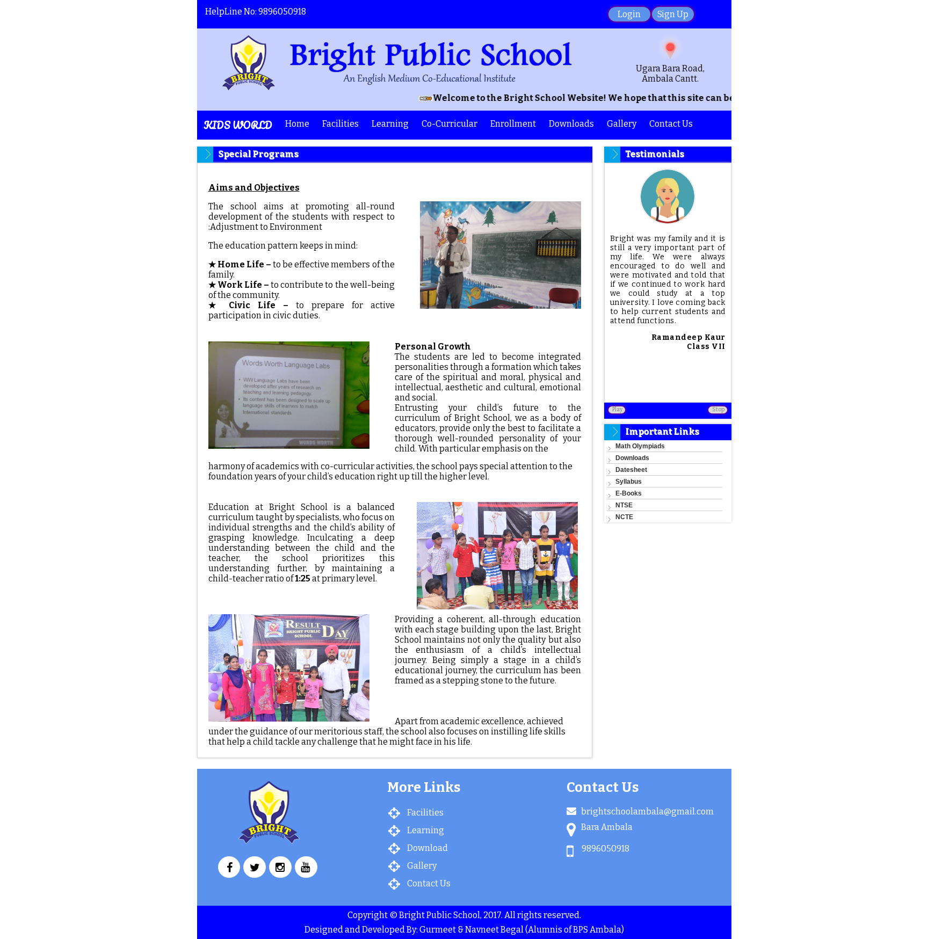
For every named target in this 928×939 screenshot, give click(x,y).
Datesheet (631, 470)
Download (427, 848)
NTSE (624, 505)
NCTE (624, 517)
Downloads (632, 458)
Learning (425, 830)
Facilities (425, 812)
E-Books (628, 493)
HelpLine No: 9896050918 (255, 11)
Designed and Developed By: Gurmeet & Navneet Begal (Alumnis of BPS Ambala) (464, 930)
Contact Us (671, 124)
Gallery (621, 124)
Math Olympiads (640, 446)
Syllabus (628, 481)
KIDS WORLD (238, 125)
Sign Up (672, 14)
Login (629, 14)
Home (297, 124)
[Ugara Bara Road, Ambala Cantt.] (670, 48)
